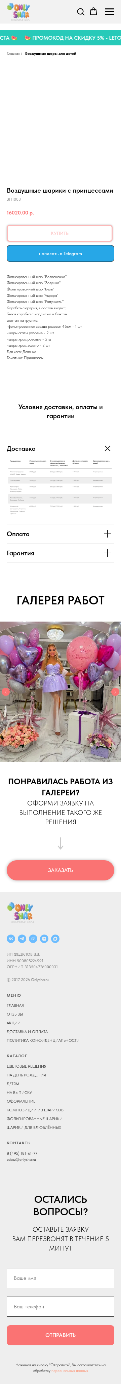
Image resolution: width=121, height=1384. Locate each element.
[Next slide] (115, 692)
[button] (81, 11)
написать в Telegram (60, 253)
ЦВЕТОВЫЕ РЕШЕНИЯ (26, 1066)
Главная (13, 53)
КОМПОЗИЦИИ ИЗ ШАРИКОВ (35, 1110)
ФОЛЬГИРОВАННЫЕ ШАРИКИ (35, 1118)
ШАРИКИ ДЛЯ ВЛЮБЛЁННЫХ (34, 1127)
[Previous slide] (6, 692)
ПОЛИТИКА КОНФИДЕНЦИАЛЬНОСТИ (43, 1040)
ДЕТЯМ (13, 1083)
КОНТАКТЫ (19, 1143)
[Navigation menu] (109, 11)
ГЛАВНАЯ (15, 1005)
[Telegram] (22, 939)
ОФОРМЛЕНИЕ (21, 1101)
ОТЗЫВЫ (15, 1014)
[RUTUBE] (33, 939)
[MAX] (55, 939)
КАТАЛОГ (17, 1056)
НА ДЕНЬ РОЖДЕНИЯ (26, 1075)
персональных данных (69, 1370)
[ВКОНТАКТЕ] (11, 939)
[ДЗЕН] (44, 939)
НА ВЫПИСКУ (19, 1092)
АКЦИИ (14, 1023)
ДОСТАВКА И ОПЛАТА (27, 1031)
